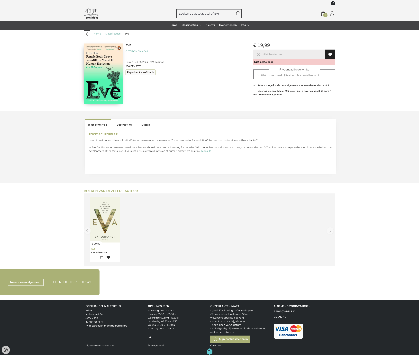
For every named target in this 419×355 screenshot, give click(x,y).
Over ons (215, 345)
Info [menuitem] (244, 24)
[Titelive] (209, 351)
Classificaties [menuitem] (190, 24)
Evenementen (228, 24)
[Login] (332, 13)
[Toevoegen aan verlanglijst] (330, 54)
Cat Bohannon (137, 51)
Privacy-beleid (284, 311)
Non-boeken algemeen (25, 282)
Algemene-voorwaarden (292, 306)
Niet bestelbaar (272, 54)
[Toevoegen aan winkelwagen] (102, 258)
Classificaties (112, 33)
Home (173, 24)
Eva (93, 248)
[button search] (237, 13)
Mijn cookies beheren (233, 338)
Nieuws (210, 24)
